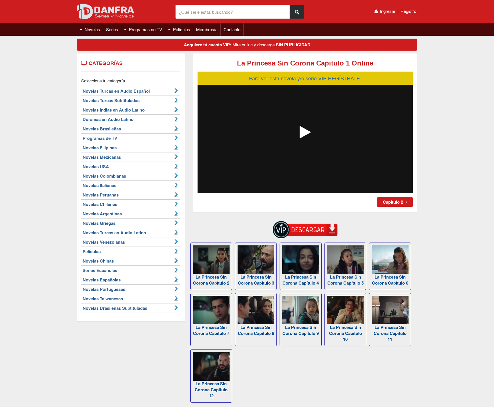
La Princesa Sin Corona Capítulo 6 (390, 280)
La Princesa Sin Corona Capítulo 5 (345, 280)
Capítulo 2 (393, 202)
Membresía (207, 29)
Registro (408, 11)
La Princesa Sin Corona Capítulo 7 (211, 330)
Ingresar (387, 11)
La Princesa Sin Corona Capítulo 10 (345, 333)
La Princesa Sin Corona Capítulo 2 (211, 280)
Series (112, 29)
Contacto (232, 29)
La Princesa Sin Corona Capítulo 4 (300, 280)
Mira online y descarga (247, 44)
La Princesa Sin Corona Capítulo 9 (300, 330)
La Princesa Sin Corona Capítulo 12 (211, 389)
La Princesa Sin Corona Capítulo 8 (256, 330)
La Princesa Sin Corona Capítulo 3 (256, 280)
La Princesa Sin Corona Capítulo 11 (390, 333)
